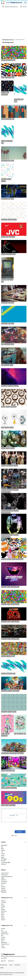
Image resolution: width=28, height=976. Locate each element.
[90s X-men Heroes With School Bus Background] (13, 191)
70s (2, 852)
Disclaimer (17, 965)
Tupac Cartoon (5, 873)
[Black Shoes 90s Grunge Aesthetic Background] (13, 501)
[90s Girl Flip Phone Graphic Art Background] (7, 723)
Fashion (3, 850)
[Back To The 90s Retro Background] (13, 613)
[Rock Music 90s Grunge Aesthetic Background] (13, 478)
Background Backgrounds (11, 6)
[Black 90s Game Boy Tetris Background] (7, 267)
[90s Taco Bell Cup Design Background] (20, 89)
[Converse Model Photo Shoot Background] (13, 355)
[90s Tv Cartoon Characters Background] (13, 683)
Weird (2, 857)
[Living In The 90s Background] (13, 314)
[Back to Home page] (2, 2)
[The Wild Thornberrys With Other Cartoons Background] (13, 548)
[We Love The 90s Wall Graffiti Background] (13, 762)
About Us (3, 961)
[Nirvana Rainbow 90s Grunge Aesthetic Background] (13, 523)
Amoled (3, 928)
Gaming (3, 888)
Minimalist (3, 892)
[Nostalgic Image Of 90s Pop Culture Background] (13, 334)
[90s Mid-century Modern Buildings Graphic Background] (13, 111)
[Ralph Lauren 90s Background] (13, 457)
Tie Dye (3, 947)
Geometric (3, 911)
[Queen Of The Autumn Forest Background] (13, 376)
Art (2, 930)
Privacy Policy (3, 965)
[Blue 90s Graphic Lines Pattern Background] (13, 702)
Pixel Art (3, 919)
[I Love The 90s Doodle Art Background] (20, 723)
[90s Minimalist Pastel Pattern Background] (7, 170)
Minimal (3, 939)
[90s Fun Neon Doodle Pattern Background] (7, 85)
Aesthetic (3, 890)
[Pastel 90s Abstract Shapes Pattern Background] (13, 780)
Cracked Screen (5, 944)
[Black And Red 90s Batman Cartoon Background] (13, 246)
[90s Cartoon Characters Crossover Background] (13, 648)
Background (4, 845)
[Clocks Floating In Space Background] (13, 438)
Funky (2, 855)
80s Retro (3, 880)
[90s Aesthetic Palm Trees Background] (13, 152)
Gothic (2, 912)
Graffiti (3, 918)
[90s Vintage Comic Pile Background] (13, 293)
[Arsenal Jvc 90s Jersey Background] (13, 229)
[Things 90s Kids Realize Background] (13, 69)
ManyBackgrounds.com (8, 39)
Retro (2, 907)
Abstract (3, 900)
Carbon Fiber (4, 932)
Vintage (3, 906)
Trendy (3, 853)
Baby (2, 848)
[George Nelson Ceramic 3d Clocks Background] (13, 418)
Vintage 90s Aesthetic (6, 876)
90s (2, 935)
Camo (2, 946)
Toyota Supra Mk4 (5, 862)
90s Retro (3, 864)
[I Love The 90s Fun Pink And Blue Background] (13, 797)
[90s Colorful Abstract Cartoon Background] (13, 52)
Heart (2, 916)
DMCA (1, 967)
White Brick (4, 942)
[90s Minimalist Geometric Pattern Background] (13, 210)
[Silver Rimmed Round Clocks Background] (13, 397)
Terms (11, 965)
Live (2, 885)
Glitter (2, 914)
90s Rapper (4, 859)
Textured (3, 902)
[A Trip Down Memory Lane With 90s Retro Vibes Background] (13, 574)
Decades (3, 860)
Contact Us (11, 961)
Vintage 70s (4, 881)
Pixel (2, 940)
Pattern (3, 937)
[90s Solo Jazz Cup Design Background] (7, 131)
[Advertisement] (14, 23)
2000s (2, 878)
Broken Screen (4, 933)
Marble (3, 909)
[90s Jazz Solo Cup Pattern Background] (13, 665)
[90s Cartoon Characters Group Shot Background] (13, 745)
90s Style (3, 883)
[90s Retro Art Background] (13, 596)
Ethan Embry (4, 874)
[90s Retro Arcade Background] (13, 631)
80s (2, 847)
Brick (2, 904)
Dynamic (3, 886)
